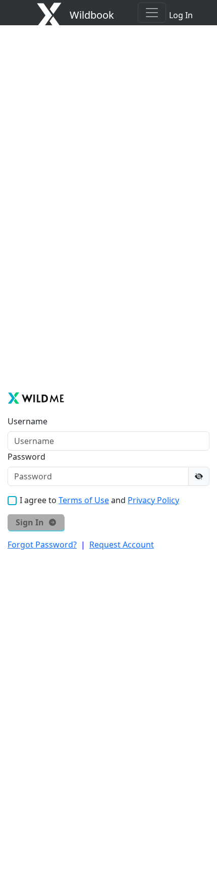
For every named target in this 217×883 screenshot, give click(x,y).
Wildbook (92, 15)
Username (27, 421)
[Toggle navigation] (152, 13)
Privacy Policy (153, 500)
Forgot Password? (42, 544)
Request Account (121, 544)
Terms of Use (84, 500)
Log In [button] (181, 15)
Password (26, 456)
